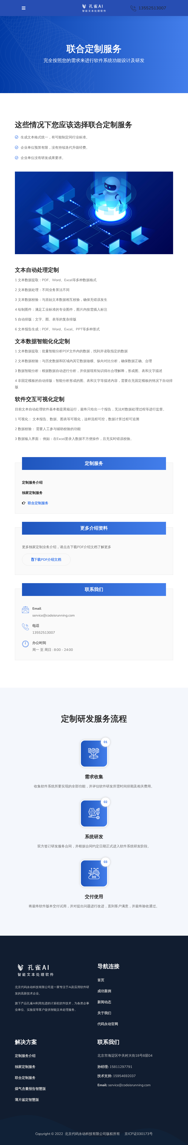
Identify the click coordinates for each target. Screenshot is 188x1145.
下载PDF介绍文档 (47, 559)
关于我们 (104, 1013)
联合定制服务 (38, 503)
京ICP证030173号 (138, 1134)
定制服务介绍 (32, 482)
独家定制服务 (32, 492)
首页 (100, 980)
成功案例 (104, 991)
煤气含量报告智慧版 (30, 1088)
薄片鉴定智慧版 (27, 1099)
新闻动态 (104, 1002)
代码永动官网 (107, 1024)
